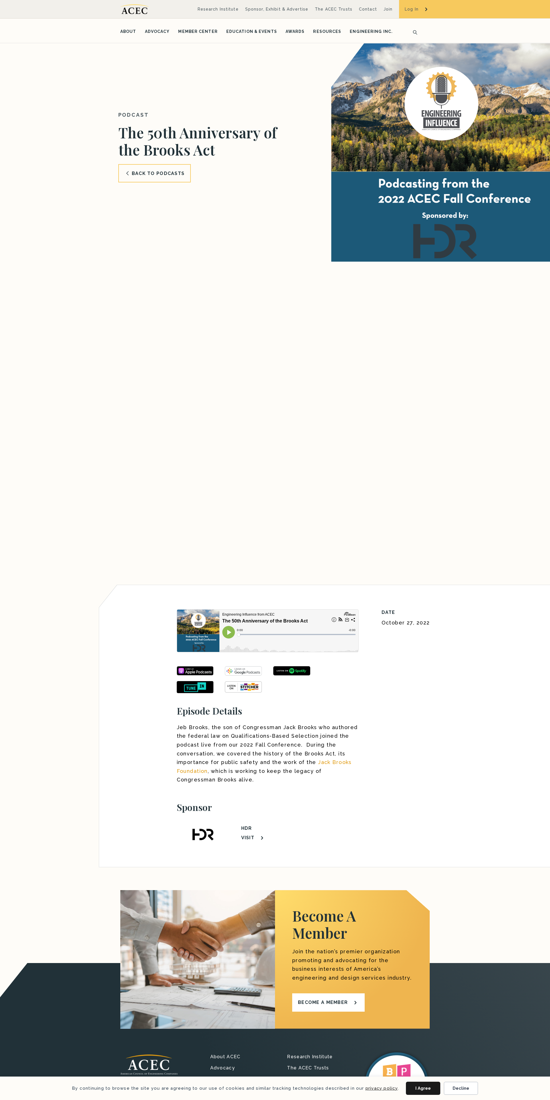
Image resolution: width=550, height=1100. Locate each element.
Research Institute (218, 9)
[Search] (413, 31)
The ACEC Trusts (333, 9)
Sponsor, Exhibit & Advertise (276, 9)
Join (388, 9)
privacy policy (382, 1088)
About (128, 31)
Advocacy (157, 31)
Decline (461, 1088)
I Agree (423, 1088)
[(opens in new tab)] (195, 687)
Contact (368, 9)
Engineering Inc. (371, 31)
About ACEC (225, 1057)
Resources (327, 31)
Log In (412, 9)
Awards (295, 31)
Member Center (197, 31)
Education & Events (251, 31)
